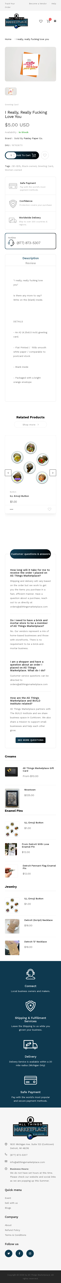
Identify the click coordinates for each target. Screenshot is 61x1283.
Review (30, 263)
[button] (48, 21)
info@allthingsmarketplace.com (27, 1162)
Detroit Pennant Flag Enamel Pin (39, 866)
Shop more (29, 424)
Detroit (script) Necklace (38, 920)
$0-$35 (16, 166)
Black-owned (29, 166)
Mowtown (30, 789)
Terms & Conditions (15, 1235)
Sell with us (11, 1203)
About (8, 1225)
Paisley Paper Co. (33, 138)
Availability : (11, 132)
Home (8, 39)
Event (8, 1198)
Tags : (8, 166)
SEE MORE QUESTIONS (30, 740)
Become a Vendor (38, 3)
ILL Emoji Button (19, 496)
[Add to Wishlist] (45, 155)
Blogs (8, 1208)
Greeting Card (45, 166)
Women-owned (13, 170)
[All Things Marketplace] (16, 21)
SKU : (8, 145)
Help (54, 3)
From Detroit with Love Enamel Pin (35, 845)
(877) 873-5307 (29, 243)
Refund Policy (12, 1230)
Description (30, 258)
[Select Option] (11, 509)
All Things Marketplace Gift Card (38, 769)
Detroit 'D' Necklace (35, 941)
